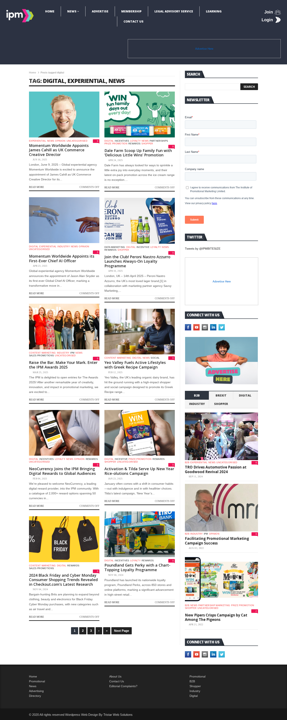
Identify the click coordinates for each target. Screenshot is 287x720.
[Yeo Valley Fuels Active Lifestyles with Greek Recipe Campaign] (139, 332)
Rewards (134, 143)
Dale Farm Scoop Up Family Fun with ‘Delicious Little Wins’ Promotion (138, 153)
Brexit (221, 395)
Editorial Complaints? (123, 686)
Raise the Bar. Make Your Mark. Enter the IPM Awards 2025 (63, 365)
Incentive (143, 247)
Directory (35, 695)
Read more (36, 187)
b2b (197, 395)
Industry (195, 691)
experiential (86, 81)
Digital (109, 141)
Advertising (36, 691)
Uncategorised (77, 141)
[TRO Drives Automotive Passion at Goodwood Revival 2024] (221, 436)
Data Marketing (114, 247)
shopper (147, 143)
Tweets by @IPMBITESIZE (202, 248)
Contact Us (134, 21)
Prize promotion (115, 143)
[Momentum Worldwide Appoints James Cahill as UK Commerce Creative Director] (64, 114)
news (116, 81)
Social (155, 358)
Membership (131, 11)
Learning (214, 11)
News (71, 11)
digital (54, 81)
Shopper (195, 686)
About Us (115, 676)
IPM (72, 352)
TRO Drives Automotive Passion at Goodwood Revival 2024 (215, 469)
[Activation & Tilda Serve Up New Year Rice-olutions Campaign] (139, 433)
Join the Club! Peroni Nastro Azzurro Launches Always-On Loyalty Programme (137, 261)
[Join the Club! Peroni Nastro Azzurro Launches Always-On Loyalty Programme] (139, 221)
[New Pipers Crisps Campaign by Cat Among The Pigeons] (221, 579)
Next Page (121, 630)
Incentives (122, 141)
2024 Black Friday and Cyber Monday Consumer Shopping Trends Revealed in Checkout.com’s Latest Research (63, 580)
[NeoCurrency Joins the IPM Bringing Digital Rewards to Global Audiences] (64, 433)
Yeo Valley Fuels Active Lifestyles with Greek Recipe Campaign (135, 365)
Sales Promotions (41, 355)
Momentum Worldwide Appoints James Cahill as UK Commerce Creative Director (59, 150)
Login (267, 19)
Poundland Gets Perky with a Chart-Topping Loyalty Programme (137, 567)
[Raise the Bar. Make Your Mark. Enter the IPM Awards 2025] (64, 327)
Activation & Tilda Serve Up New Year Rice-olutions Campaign (139, 471)
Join (268, 12)
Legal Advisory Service (173, 11)
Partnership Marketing (214, 605)
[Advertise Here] (221, 361)
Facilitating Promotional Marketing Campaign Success (217, 541)
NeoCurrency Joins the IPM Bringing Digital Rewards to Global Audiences (62, 471)
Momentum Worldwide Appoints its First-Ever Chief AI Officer (61, 258)
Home (49, 11)
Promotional (37, 681)
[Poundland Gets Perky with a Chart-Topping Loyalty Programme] (139, 534)
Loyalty (135, 141)
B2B (192, 681)
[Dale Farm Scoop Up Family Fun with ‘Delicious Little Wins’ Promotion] (139, 114)
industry (63, 246)
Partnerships (159, 141)
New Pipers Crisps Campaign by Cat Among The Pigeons (216, 617)
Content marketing (42, 352)
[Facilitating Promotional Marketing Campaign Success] (221, 507)
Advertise (100, 11)
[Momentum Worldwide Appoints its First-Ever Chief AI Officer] (64, 220)
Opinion (60, 141)
